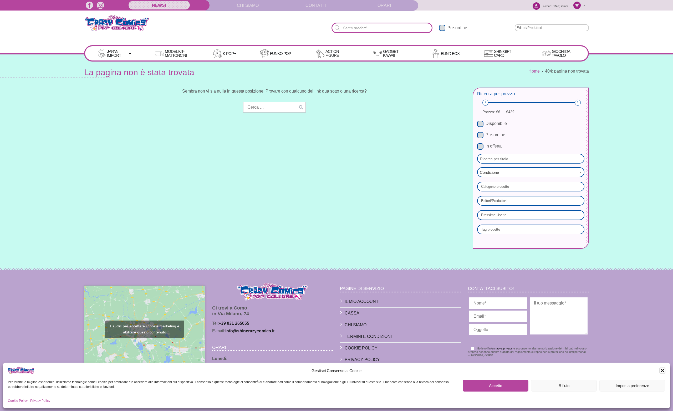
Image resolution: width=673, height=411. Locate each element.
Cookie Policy (18, 401)
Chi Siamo (248, 5)
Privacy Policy (40, 401)
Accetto (495, 385)
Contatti (315, 5)
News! (159, 5)
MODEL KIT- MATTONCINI (176, 53)
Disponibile (496, 123)
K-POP (228, 53)
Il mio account (362, 301)
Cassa (352, 313)
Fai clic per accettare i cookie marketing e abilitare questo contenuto (144, 329)
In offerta (494, 146)
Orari (384, 5)
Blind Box (450, 53)
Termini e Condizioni (368, 336)
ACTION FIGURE (332, 53)
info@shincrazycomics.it (249, 331)
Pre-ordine (457, 28)
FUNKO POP (280, 53)
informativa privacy (500, 348)
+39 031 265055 (234, 323)
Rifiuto (564, 385)
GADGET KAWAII (390, 53)
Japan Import (114, 53)
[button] (662, 370)
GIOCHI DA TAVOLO (561, 53)
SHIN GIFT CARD (502, 53)
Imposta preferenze (632, 385)
